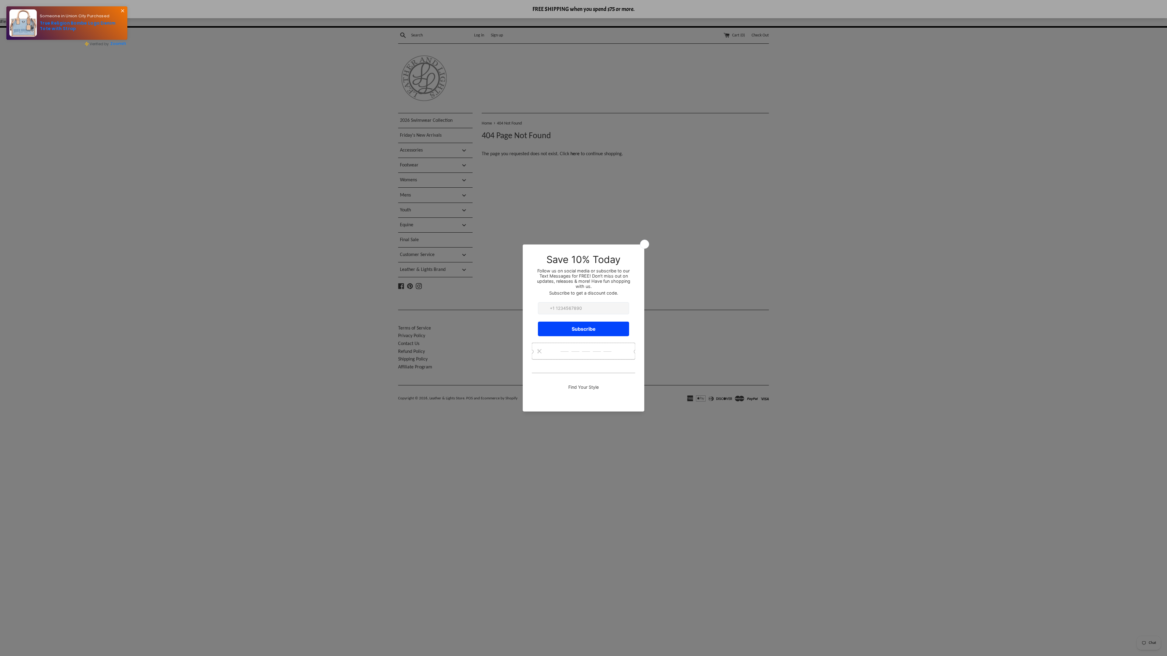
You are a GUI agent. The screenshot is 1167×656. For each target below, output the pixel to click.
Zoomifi (118, 43)
